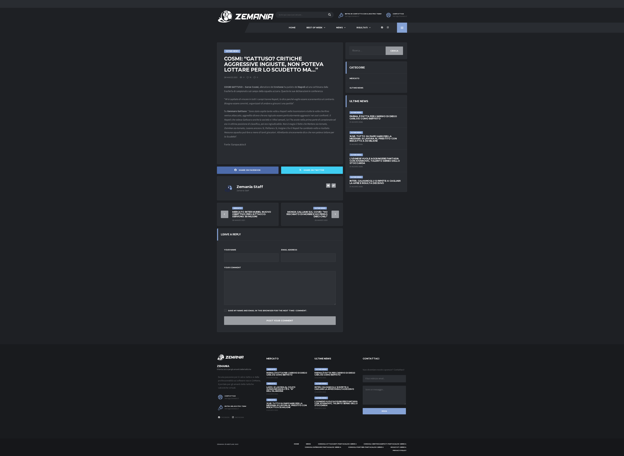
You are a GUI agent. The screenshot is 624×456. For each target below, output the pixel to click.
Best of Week (314, 27)
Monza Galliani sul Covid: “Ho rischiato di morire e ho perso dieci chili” (306, 214)
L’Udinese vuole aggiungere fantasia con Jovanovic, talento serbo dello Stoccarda (375, 161)
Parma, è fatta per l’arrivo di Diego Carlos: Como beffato (373, 117)
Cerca (394, 50)
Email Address (289, 250)
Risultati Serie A (398, 447)
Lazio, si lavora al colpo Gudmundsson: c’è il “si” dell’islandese (280, 389)
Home (292, 27)
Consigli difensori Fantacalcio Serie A (323, 447)
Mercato (354, 78)
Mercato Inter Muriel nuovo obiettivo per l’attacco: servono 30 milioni (251, 214)
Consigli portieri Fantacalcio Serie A (366, 447)
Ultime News (357, 88)
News (339, 27)
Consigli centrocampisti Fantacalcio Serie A (385, 444)
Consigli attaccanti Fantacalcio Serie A (337, 444)
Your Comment (232, 267)
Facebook (225, 417)
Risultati (362, 27)
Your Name (230, 250)
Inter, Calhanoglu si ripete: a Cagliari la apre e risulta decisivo (375, 182)
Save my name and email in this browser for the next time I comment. (267, 310)
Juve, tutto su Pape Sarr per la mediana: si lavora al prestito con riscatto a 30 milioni (373, 138)
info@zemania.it (352, 16)
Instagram (239, 417)
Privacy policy (399, 450)
